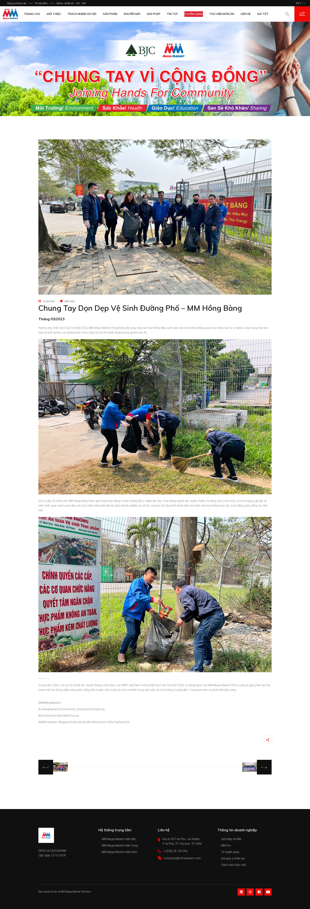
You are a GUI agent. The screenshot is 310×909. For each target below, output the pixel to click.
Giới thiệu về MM (231, 839)
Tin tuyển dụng (230, 852)
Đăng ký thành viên (17, 3)
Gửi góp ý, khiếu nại (233, 858)
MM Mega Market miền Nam (119, 852)
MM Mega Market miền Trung (120, 845)
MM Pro (226, 845)
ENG (303, 3)
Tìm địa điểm (41, 3)
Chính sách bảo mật (233, 865)
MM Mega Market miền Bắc (119, 839)
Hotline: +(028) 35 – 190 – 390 (71, 3)
